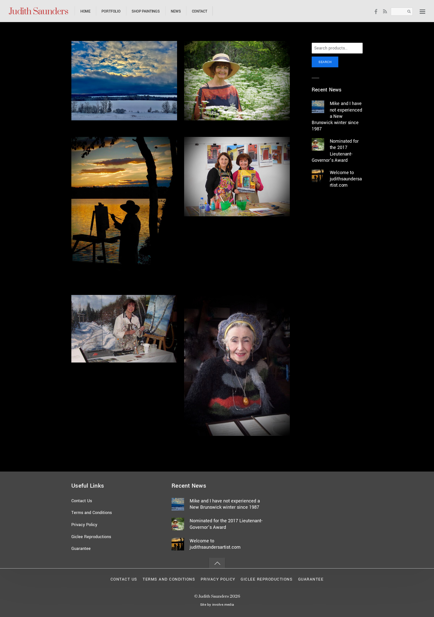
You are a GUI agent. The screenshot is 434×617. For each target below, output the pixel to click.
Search (325, 62)
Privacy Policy (84, 525)
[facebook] (376, 11)
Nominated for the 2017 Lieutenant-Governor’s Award (335, 151)
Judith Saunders (213, 596)
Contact (199, 11)
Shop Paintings (146, 11)
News (176, 11)
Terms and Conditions (91, 513)
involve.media (223, 604)
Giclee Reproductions (91, 537)
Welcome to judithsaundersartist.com (346, 179)
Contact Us (81, 501)
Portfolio (111, 11)
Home (85, 11)
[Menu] (422, 11)
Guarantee (81, 548)
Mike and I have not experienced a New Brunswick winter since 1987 (337, 116)
